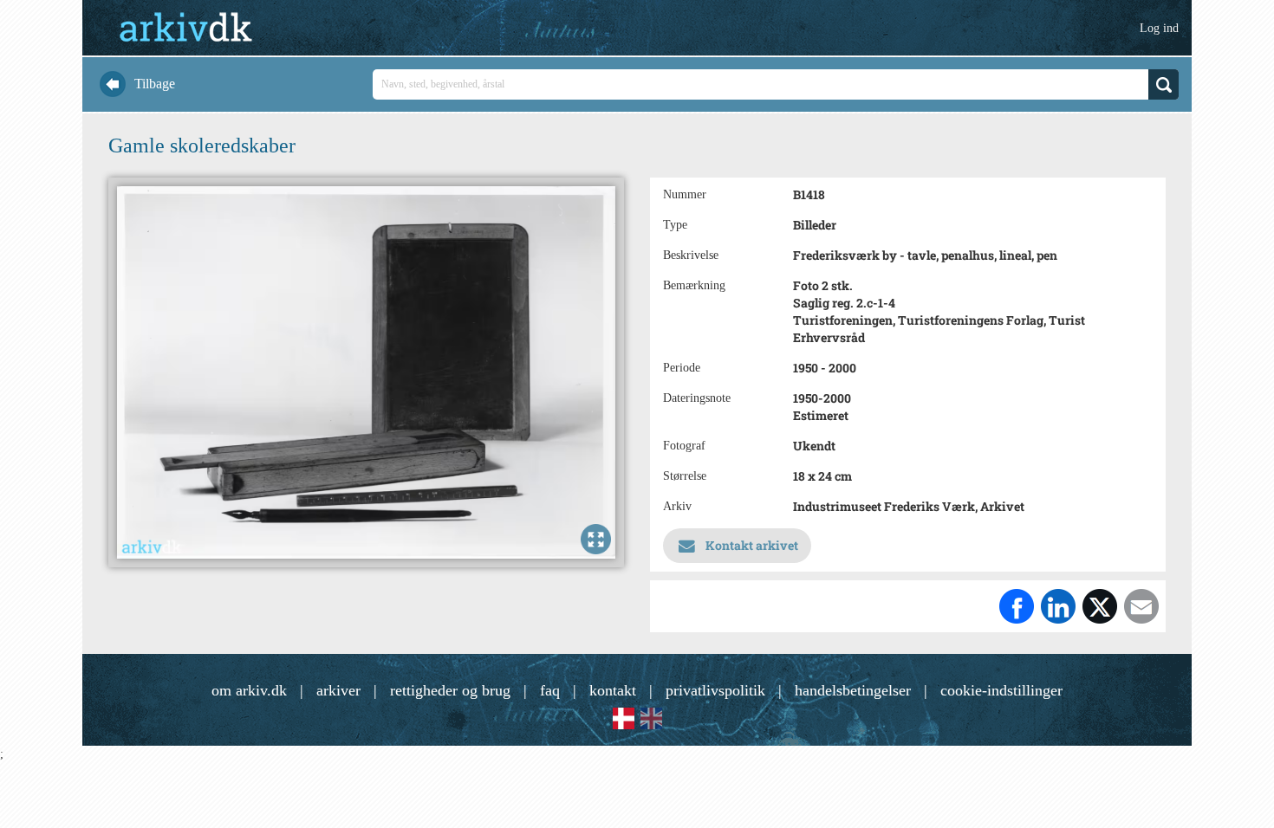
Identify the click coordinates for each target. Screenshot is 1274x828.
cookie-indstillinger (1001, 690)
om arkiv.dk (249, 690)
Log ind (1159, 28)
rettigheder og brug (450, 690)
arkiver (338, 690)
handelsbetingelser (853, 690)
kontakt (612, 690)
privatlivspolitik (715, 690)
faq (550, 690)
